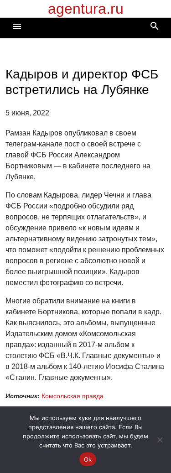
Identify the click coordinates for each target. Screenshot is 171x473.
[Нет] (159, 439)
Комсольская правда (72, 396)
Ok (88, 459)
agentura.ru (86, 8)
